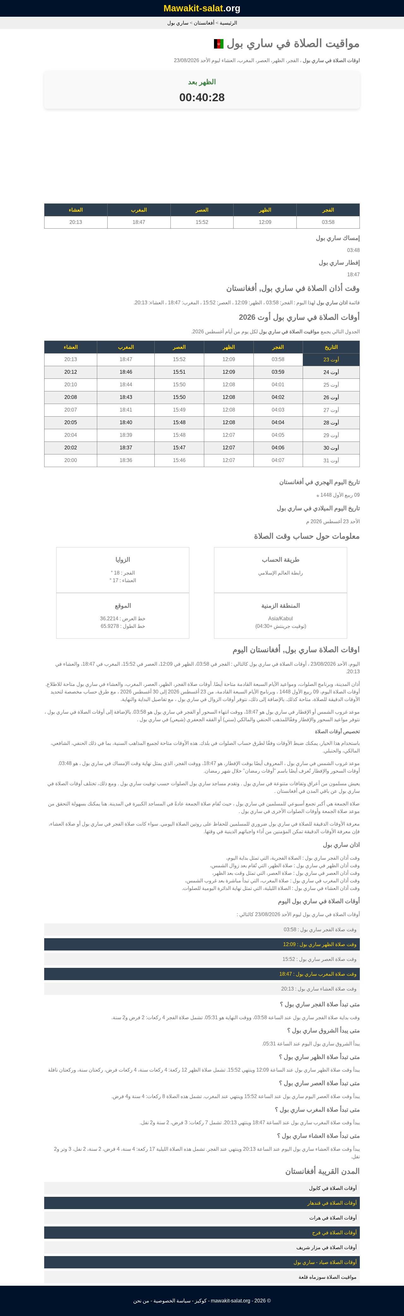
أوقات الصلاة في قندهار (332, 1203)
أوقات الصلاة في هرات (333, 1217)
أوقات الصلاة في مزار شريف (326, 1247)
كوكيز (201, 1300)
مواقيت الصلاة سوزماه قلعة (328, 1277)
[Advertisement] (202, 159)
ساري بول (177, 23)
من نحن (141, 1300)
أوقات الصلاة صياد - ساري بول (325, 1262)
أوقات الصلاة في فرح (334, 1232)
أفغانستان (204, 23)
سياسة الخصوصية (172, 1300)
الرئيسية (228, 23)
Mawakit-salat (193, 8)
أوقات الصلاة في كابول (333, 1188)
